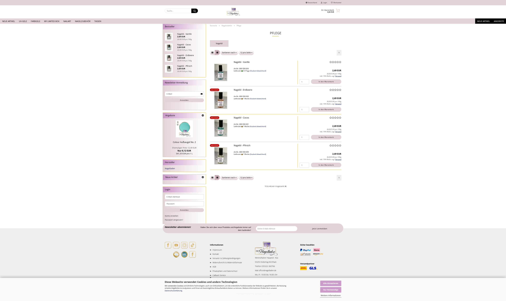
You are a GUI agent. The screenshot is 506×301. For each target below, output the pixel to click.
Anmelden (184, 100)
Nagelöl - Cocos (241, 117)
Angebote (499, 21)
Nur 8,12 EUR (184, 149)
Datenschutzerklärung (173, 290)
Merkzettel (337, 2)
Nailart (67, 21)
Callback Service (219, 275)
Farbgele (35, 21)
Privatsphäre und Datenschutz (225, 271)
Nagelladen (170, 168)
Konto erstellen (171, 216)
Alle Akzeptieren (330, 283)
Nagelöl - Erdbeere (243, 89)
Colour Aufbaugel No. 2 (184, 142)
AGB (214, 266)
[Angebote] (203, 115)
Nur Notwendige (330, 289)
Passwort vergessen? (174, 220)
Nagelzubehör (82, 21)
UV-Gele (23, 21)
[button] (212, 52)
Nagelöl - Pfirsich (242, 145)
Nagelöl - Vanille (242, 62)
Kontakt (216, 254)
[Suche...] (194, 11)
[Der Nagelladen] (233, 11)
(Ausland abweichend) (258, 71)
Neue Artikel (8, 21)
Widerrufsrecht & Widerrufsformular (227, 262)
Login (324, 2)
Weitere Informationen (331, 295)
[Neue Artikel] (203, 177)
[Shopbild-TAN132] (184, 128)
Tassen (97, 21)
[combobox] (229, 52)
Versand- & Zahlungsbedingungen (226, 258)
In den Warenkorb (326, 81)
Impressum (217, 250)
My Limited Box (51, 21)
